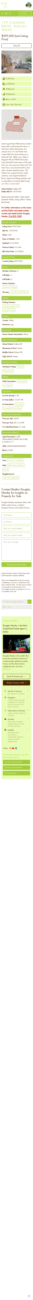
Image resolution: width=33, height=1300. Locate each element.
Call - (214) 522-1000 (14, 762)
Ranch (5, 469)
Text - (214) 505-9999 (14, 768)
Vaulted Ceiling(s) (9, 287)
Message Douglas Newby (16, 564)
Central (20, 366)
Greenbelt (7, 408)
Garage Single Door (11, 306)
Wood (25, 292)
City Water (7, 385)
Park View (17, 408)
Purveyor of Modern (10, 620)
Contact (24, 13)
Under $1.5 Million (15, 460)
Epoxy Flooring (9, 310)
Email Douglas (11, 773)
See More (6, 669)
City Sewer (22, 381)
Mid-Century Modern (16, 465)
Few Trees (19, 404)
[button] (16, 123)
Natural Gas (8, 370)
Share (15, 45)
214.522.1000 (15, 216)
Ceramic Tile (15, 292)
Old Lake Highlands (10, 478)
